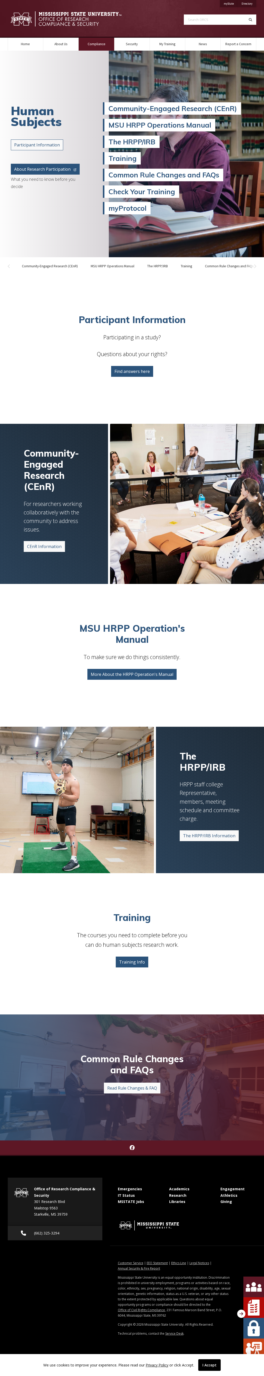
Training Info (132, 962)
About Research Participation (42, 169)
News (203, 44)
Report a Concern (238, 44)
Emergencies (130, 1188)
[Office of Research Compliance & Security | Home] (66, 19)
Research (177, 1195)
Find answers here (132, 371)
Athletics (228, 1195)
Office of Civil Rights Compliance (141, 1310)
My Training (167, 44)
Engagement (232, 1188)
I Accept (209, 1365)
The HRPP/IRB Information (209, 836)
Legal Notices (199, 1263)
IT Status (126, 1195)
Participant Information (37, 145)
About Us (60, 44)
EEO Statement (157, 1263)
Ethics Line (178, 1263)
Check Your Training (142, 191)
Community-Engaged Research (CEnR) (173, 108)
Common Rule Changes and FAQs (164, 174)
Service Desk (174, 1333)
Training (123, 158)
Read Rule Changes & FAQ (132, 1088)
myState (231, 3)
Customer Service (130, 1263)
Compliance (101, 44)
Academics (179, 1188)
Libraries (177, 1201)
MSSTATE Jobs (131, 1201)
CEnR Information (44, 546)
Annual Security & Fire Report (139, 1268)
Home (25, 44)
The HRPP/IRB (132, 141)
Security (132, 44)
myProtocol (127, 208)
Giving (226, 1201)
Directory (249, 3)
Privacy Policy (157, 1365)
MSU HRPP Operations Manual (160, 125)
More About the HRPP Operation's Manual (132, 674)
